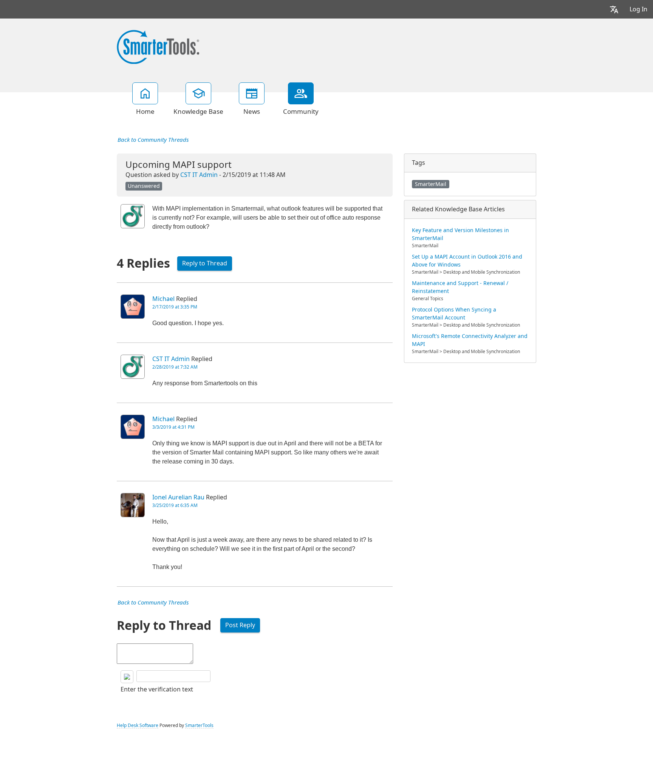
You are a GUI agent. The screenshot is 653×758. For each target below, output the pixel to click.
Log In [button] (638, 9)
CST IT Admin (199, 174)
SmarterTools (199, 725)
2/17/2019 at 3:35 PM (174, 307)
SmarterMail (430, 184)
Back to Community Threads (153, 139)
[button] (614, 9)
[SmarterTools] (158, 46)
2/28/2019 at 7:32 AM (175, 367)
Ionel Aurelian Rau (178, 497)
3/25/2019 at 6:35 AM (175, 505)
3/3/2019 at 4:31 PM (173, 427)
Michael (163, 298)
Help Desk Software (137, 725)
